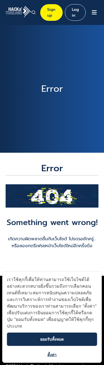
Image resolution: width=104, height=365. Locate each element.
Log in (75, 12)
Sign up (51, 12)
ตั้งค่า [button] (52, 354)
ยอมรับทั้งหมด (52, 339)
